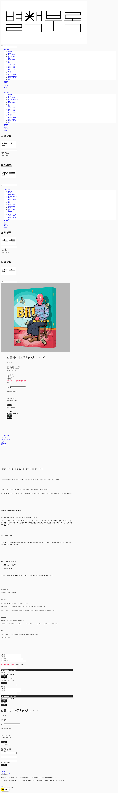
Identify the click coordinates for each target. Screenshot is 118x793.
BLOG (5, 87)
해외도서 (10, 71)
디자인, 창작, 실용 (12, 59)
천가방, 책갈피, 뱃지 (13, 77)
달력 (9, 79)
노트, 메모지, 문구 (12, 76)
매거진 (9, 53)
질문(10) (3, 443)
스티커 (9, 72)
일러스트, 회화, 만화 (13, 56)
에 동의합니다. (12, 665)
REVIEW (6, 85)
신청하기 (3, 765)
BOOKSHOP (7, 50)
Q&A (5, 84)
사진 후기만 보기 (8, 679)
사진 (9, 61)
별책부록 (10, 51)
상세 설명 (3, 437)
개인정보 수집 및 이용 (7, 665)
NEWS (5, 82)
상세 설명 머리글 (5, 436)
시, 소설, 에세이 (11, 54)
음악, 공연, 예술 (11, 64)
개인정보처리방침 (5, 773)
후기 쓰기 (3, 682)
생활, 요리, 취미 (11, 69)
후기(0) (3, 441)
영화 (9, 58)
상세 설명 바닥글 (5, 439)
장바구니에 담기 (5, 744)
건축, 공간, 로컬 (11, 66)
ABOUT (6, 81)
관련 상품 (3, 445)
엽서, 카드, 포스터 (12, 74)
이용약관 (3, 771)
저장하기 (3, 676)
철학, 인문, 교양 (11, 68)
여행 (9, 63)
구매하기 (3, 705)
